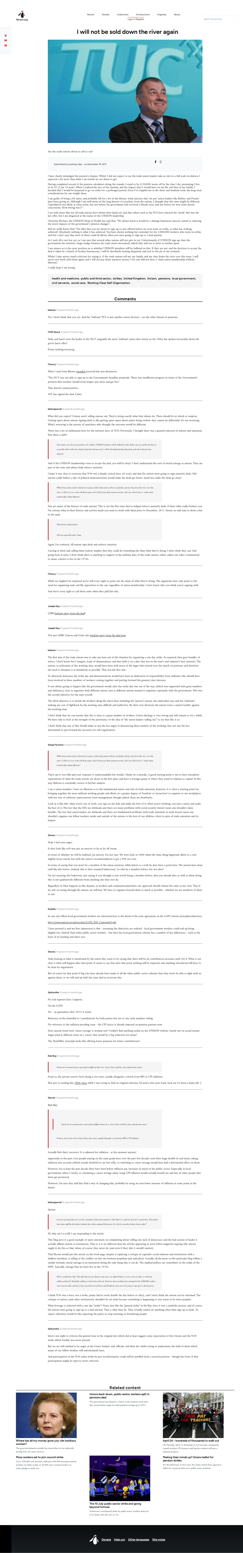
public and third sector (96, 278)
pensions (164, 278)
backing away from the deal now (108, 635)
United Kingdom (134, 278)
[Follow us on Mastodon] (6, 35)
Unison (151, 278)
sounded (81, 371)
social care (78, 283)
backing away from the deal (70, 613)
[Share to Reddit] (161, 162)
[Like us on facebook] (6, 45)
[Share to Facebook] (156, 162)
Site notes (158, 1539)
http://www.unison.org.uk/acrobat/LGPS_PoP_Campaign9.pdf (82, 922)
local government (183, 278)
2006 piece (81, 1083)
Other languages (138, 1539)
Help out (119, 1539)
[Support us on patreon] (6, 40)
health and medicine (65, 278)
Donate (106, 1539)
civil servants (60, 283)
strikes (117, 278)
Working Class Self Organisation (108, 283)
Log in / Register (136, 19)
